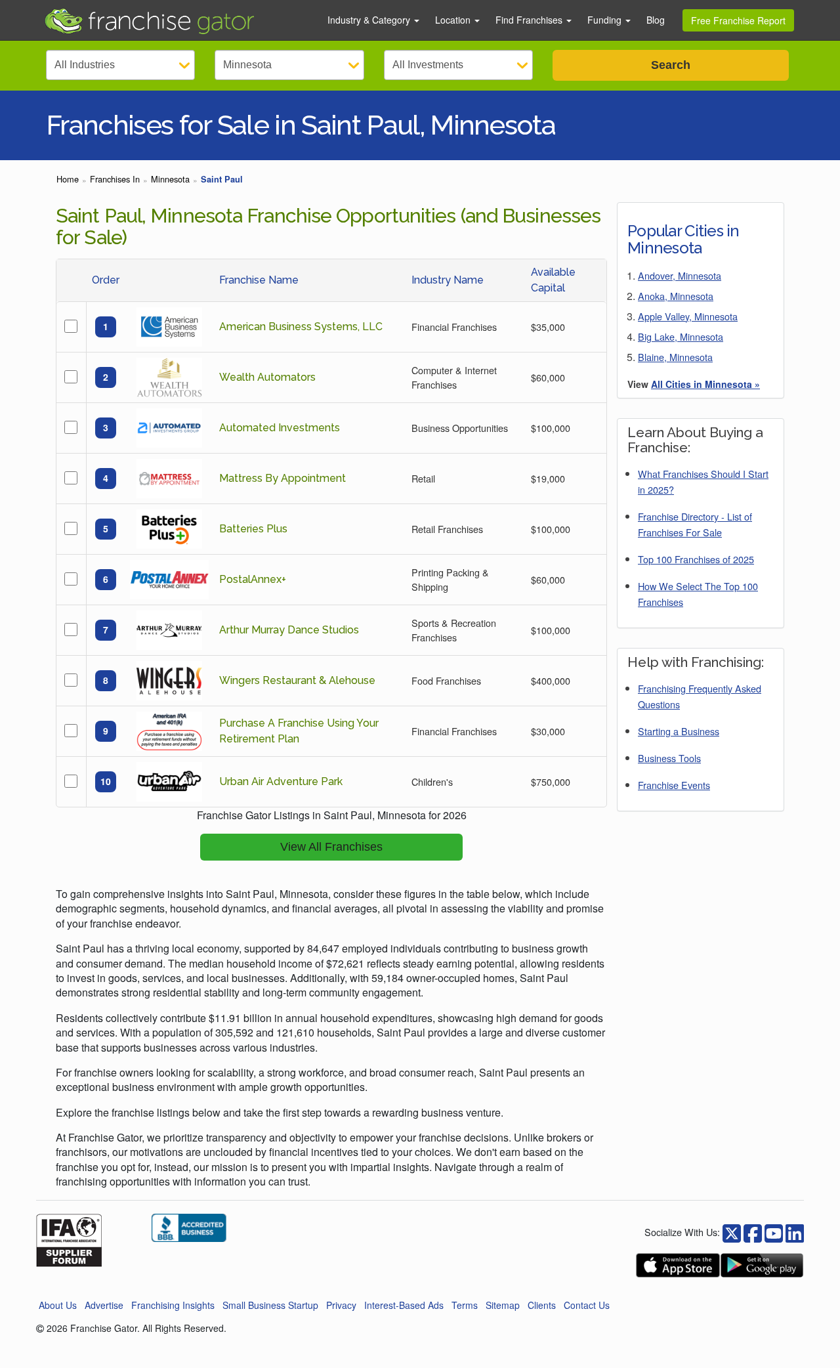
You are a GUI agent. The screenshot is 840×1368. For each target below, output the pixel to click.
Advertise (104, 1305)
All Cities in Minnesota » (705, 384)
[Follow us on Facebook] (732, 1232)
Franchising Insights (173, 1305)
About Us (58, 1305)
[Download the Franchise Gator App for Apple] (678, 1265)
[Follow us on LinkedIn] (795, 1232)
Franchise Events (674, 785)
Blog (655, 19)
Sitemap (503, 1305)
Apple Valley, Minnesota (688, 316)
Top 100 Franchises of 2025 (696, 559)
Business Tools (669, 758)
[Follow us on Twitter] (753, 1232)
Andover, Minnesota (679, 275)
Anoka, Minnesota (675, 296)
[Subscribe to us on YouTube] (774, 1232)
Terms (465, 1305)
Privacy (341, 1305)
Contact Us (587, 1305)
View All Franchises (331, 846)
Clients (542, 1305)
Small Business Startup (270, 1305)
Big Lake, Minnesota (680, 336)
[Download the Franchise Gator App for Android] (762, 1265)
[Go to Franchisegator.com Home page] (178, 20)
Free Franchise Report (738, 20)
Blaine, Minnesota (675, 357)
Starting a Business (678, 731)
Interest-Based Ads (404, 1305)
